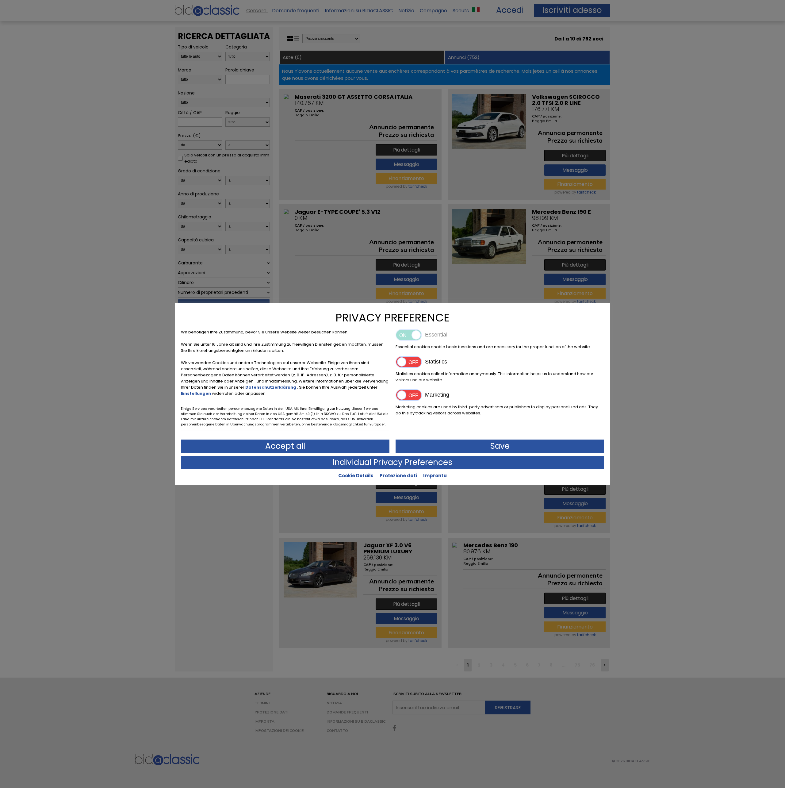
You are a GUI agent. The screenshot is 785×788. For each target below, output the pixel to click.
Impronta (435, 475)
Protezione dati (398, 475)
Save (500, 446)
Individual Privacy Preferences (392, 462)
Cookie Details (355, 475)
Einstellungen (196, 393)
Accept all (285, 446)
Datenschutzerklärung (271, 387)
